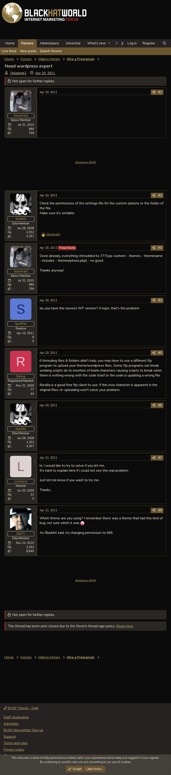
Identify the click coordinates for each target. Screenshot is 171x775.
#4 (160, 300)
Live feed (9, 51)
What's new (96, 43)
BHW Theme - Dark (23, 708)
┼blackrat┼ (18, 73)
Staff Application (16, 717)
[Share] (154, 92)
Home (10, 43)
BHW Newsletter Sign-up (23, 730)
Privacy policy (14, 749)
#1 (160, 92)
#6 (160, 405)
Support (10, 736)
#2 (160, 195)
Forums (27, 43)
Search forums (51, 51)
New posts (28, 51)
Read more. (125, 626)
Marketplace (49, 43)
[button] (109, 43)
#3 (160, 248)
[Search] (164, 43)
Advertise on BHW (85, 162)
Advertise (73, 43)
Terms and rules (16, 743)
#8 (160, 510)
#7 (160, 458)
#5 (160, 353)
